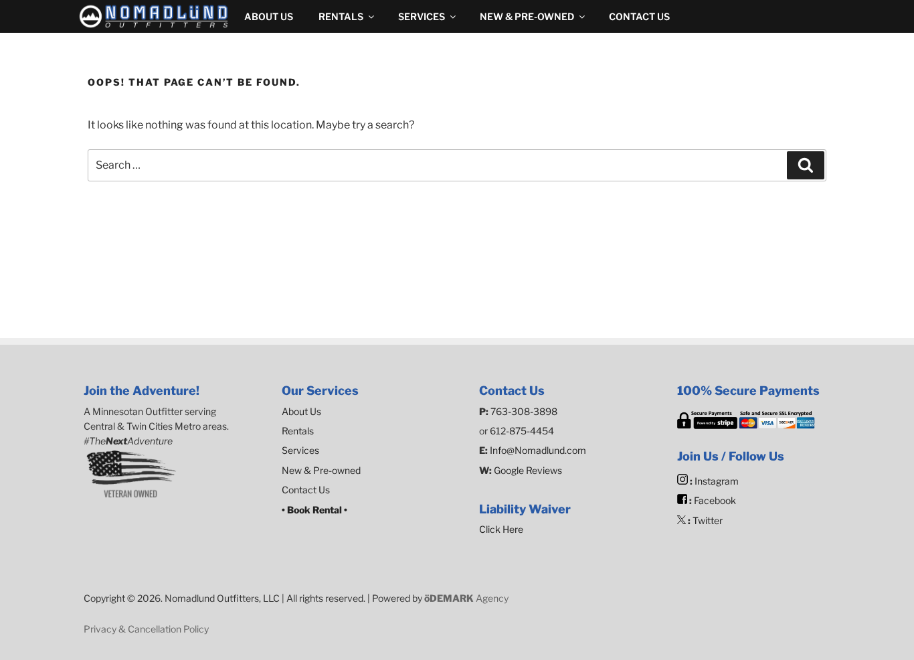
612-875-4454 (522, 430)
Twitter (708, 520)
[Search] (805, 165)
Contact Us (306, 489)
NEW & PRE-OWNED (527, 16)
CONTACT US (639, 16)
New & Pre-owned (321, 470)
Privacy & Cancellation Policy (146, 629)
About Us (301, 411)
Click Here (501, 529)
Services (300, 450)
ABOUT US (268, 16)
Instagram (717, 481)
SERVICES (421, 16)
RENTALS (340, 16)
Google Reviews (527, 470)
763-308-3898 (523, 411)
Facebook (715, 500)
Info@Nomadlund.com (538, 450)
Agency (466, 598)
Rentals (298, 430)
